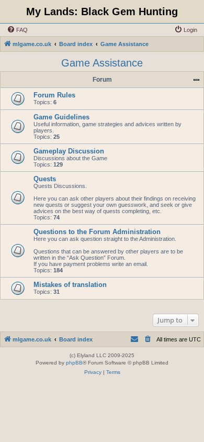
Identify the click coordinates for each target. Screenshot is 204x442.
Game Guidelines (61, 117)
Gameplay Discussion (68, 151)
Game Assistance (102, 63)
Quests (44, 179)
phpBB (74, 363)
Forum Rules (54, 95)
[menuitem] (17, 30)
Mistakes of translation (70, 285)
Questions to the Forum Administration (97, 232)
